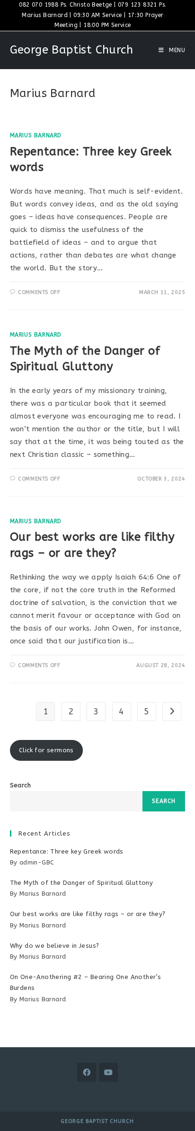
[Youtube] (108, 1072)
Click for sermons (46, 750)
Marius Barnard (36, 135)
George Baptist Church (71, 49)
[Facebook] (86, 1072)
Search (20, 785)
